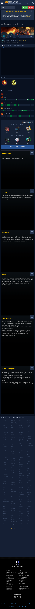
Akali (4, 425)
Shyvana (21, 504)
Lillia (12, 489)
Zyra (28, 523)
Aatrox (4, 420)
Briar (4, 467)
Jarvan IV (13, 437)
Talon (28, 431)
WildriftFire (9, 577)
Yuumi (28, 504)
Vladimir (29, 478)
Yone (28, 497)
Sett (20, 497)
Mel (12, 513)
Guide (3, 45)
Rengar (21, 478)
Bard (4, 455)
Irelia (12, 430)
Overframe (21, 585)
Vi (27, 471)
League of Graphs (11, 572)
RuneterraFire (10, 578)
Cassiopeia (5, 474)
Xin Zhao (29, 492)
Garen (4, 513)
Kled (12, 477)
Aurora (4, 450)
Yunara (29, 501)
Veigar (28, 463)
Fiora (4, 504)
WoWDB (20, 574)
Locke (12, 494)
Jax (11, 439)
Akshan (5, 427)
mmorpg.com (22, 578)
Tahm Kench (28, 425)
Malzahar (13, 506)
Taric (28, 434)
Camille (5, 472)
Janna (12, 434)
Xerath (28, 490)
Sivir (20, 511)
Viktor (28, 475)
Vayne (28, 461)
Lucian (12, 496)
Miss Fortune (13, 518)
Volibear (29, 480)
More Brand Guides (19, 45)
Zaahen (29, 506)
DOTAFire (9, 582)
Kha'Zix (13, 472)
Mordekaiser (14, 521)
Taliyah (29, 429)
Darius (4, 481)
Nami (20, 423)
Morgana (13, 524)
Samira (21, 487)
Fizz (4, 506)
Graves (5, 520)
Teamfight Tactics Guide (17, 529)
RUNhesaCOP (22, 40)
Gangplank (5, 511)
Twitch (28, 452)
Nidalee (21, 432)
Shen (20, 501)
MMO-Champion (22, 577)
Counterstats (9, 575)
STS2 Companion (23, 586)
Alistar (4, 430)
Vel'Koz (29, 466)
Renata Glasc (21, 472)
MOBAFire (9, 571)
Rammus (21, 464)
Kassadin (13, 461)
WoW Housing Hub (23, 575)
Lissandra (13, 491)
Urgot (28, 456)
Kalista (12, 453)
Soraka (21, 520)
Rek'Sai (21, 467)
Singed (20, 506)
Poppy (20, 453)
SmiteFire (9, 580)
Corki (4, 479)
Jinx (12, 446)
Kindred (13, 475)
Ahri (4, 423)
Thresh (29, 438)
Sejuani (21, 490)
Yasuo (28, 494)
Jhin (12, 444)
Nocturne (21, 437)
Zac (28, 509)
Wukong (29, 485)
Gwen (4, 523)
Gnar (4, 516)
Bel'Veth (5, 457)
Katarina (13, 463)
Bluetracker (21, 580)
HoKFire (20, 589)
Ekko (4, 492)
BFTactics (9, 589)
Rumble (21, 482)
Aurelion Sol (5, 447)
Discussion (9, 45)
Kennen (13, 470)
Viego (28, 473)
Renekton (21, 475)
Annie (4, 439)
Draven (5, 490)
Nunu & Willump (21, 440)
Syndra (29, 423)
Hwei (12, 425)
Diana (4, 483)
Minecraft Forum (22, 572)
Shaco (20, 499)
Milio (12, 515)
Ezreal (4, 499)
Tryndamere (30, 445)
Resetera (8, 583)
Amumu (5, 434)
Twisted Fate (29, 448)
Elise (4, 494)
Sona (20, 518)
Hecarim (13, 420)
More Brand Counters (17, 147)
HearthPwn (21, 582)
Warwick (29, 482)
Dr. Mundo (4, 486)
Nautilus (21, 427)
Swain (20, 523)
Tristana (29, 441)
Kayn (12, 468)
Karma (12, 456)
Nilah (20, 434)
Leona (12, 487)
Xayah (28, 487)
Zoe (28, 520)
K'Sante (13, 449)
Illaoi (12, 427)
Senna (20, 492)
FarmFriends (9, 585)
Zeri (28, 513)
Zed (28, 511)
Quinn (20, 460)
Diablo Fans (21, 583)
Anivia (4, 437)
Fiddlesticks (6, 501)
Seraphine (21, 494)
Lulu (12, 499)
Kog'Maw (13, 480)
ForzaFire (9, 586)
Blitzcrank (5, 460)
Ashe (4, 444)
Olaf (20, 443)
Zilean (28, 518)
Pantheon (21, 450)
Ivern (12, 432)
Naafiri (20, 420)
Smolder (21, 516)
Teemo (29, 436)
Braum (4, 464)
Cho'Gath (5, 476)
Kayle (12, 465)
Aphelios (5, 442)
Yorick (28, 499)
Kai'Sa (12, 451)
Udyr (28, 454)
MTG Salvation (22, 571)
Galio (4, 509)
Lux (12, 501)
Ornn (20, 448)
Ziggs (28, 516)
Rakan (20, 462)
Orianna (21, 445)
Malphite (13, 503)
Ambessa (5, 432)
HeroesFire (9, 588)
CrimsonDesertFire (23, 588)
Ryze (20, 485)
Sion (20, 509)
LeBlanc (13, 482)
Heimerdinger (14, 423)
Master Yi (13, 510)
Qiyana (21, 457)
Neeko (20, 430)
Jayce (12, 442)
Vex (28, 468)
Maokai (13, 508)
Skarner (21, 513)
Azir (4, 453)
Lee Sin (13, 484)
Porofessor (9, 574)
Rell (20, 469)
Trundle (29, 443)
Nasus (20, 425)
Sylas (28, 420)
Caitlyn (4, 469)
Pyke (20, 455)
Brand (4, 462)
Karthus (13, 458)
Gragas (5, 518)
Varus (28, 459)
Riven (20, 480)
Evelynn (5, 497)
